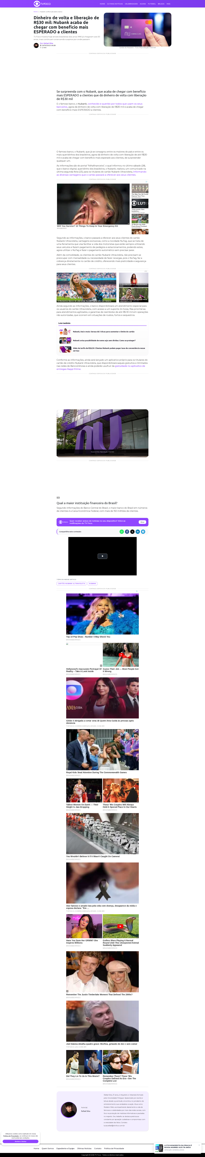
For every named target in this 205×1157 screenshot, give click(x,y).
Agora (143, 4)
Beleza (161, 4)
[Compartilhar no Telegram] (143, 532)
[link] (69, 1110)
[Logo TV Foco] (42, 4)
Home (102, 4)
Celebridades (131, 4)
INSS (168, 4)
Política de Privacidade (114, 1149)
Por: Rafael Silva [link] (46, 43)
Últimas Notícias (115, 4)
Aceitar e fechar (20, 1141)
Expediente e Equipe (65, 1149)
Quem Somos (48, 1149)
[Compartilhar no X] (132, 532)
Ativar (142, 522)
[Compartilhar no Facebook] (127, 532)
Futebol (152, 4)
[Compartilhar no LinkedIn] (138, 532)
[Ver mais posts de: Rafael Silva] (36, 45)
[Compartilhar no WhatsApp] (122, 532)
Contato (97, 1149)
